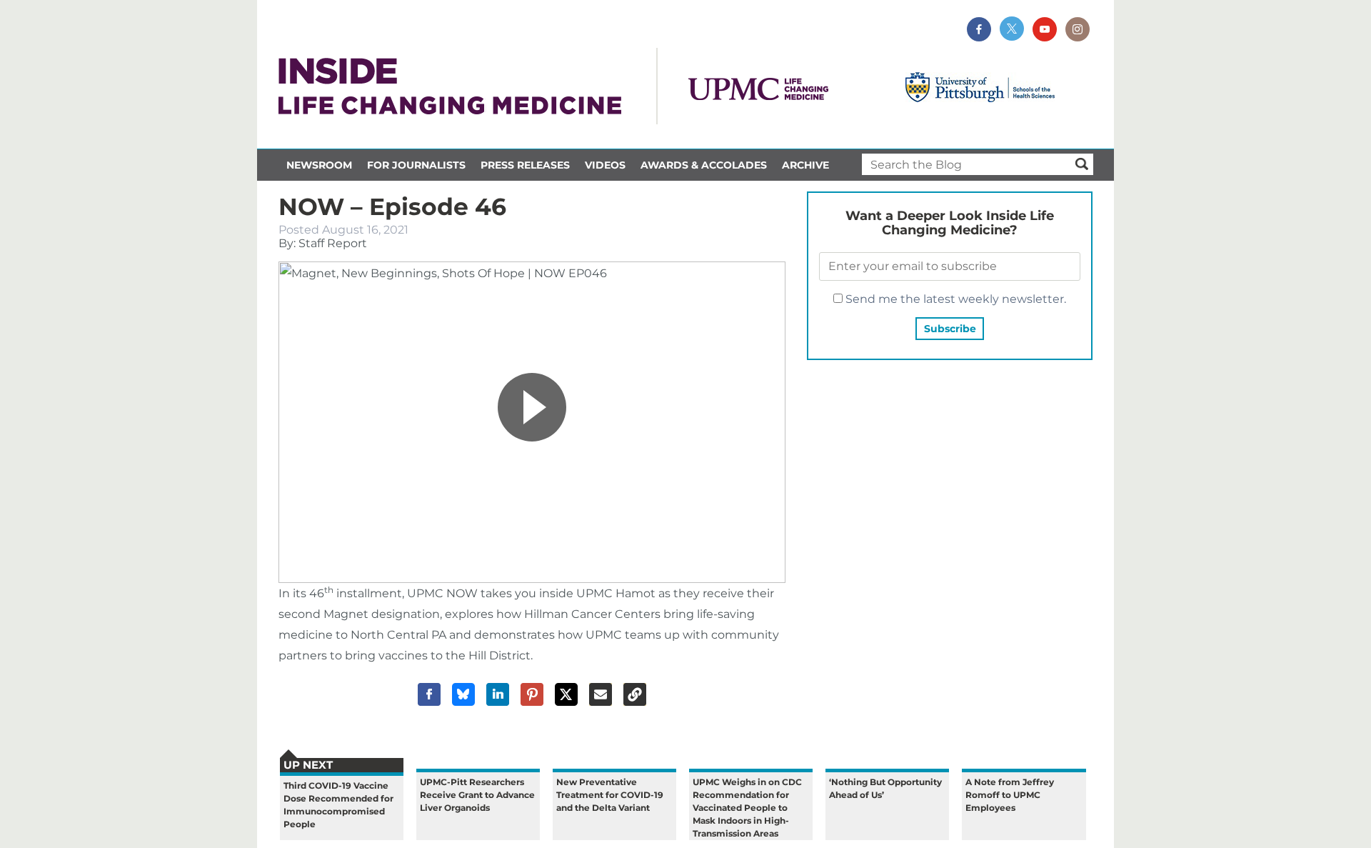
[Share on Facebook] (429, 694)
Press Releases (525, 165)
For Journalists (416, 165)
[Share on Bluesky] (463, 694)
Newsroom (319, 165)
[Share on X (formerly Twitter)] (566, 694)
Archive (805, 165)
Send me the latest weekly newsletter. (954, 299)
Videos (605, 165)
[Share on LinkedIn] (497, 694)
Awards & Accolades (704, 165)
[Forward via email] (600, 694)
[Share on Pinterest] (532, 694)
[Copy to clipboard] (634, 694)
